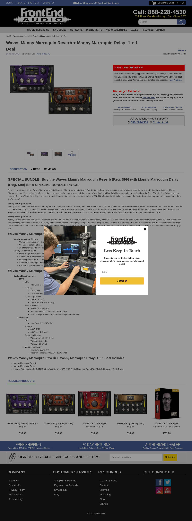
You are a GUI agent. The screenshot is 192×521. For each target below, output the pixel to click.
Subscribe (122, 281)
